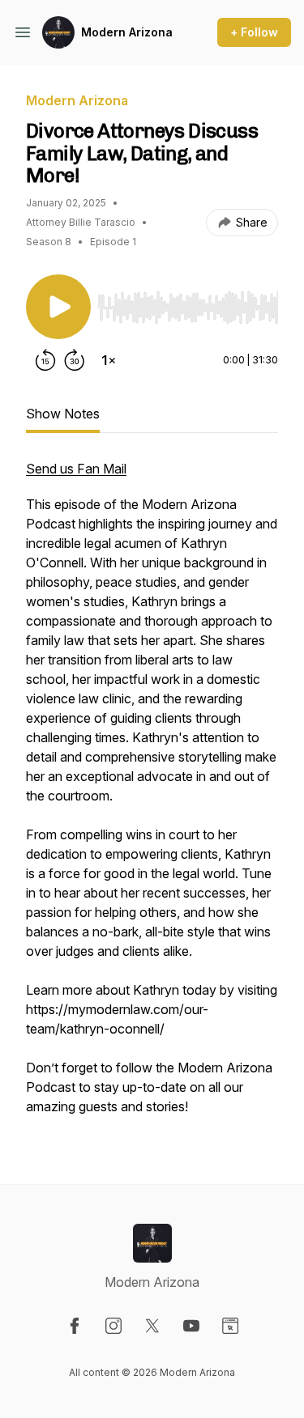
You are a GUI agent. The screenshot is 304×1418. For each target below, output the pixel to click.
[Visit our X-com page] (152, 1326)
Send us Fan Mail (76, 469)
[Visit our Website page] (230, 1326)
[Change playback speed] (108, 360)
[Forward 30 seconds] (74, 360)
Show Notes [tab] (63, 413)
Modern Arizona (127, 32)
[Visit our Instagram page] (113, 1326)
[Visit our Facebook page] (74, 1326)
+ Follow (254, 32)
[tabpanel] (152, 795)
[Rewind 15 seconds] (45, 360)
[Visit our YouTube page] (191, 1326)
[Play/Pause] (58, 306)
